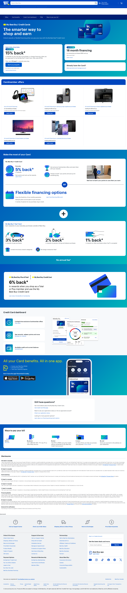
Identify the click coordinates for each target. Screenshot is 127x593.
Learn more (70, 57)
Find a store (87, 444)
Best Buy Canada (119, 579)
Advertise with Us (64, 540)
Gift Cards (6, 553)
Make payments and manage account (76, 68)
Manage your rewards (20, 336)
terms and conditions (87, 504)
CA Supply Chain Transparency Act (114, 584)
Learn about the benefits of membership (19, 296)
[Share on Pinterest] (114, 559)
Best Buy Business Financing (10, 570)
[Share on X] (120, 559)
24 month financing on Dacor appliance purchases (98, 106)
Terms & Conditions (12, 584)
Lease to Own (6, 565)
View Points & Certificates (38, 562)
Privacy (21, 584)
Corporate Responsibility (66, 565)
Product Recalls (7, 548)
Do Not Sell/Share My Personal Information (60, 584)
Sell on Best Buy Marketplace (67, 538)
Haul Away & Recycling (37, 551)
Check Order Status (8, 538)
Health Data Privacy (46, 584)
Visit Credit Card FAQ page (41, 407)
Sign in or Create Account (95, 536)
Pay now (7, 442)
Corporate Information (65, 560)
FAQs (41, 17)
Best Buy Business (64, 551)
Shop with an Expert (36, 540)
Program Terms (70, 504)
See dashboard (19, 349)
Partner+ (62, 553)
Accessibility (6, 584)
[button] (103, 3)
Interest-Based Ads (28, 584)
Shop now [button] (50, 113)
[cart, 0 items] (121, 3)
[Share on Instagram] (96, 559)
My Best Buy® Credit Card (10, 560)
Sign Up (117, 545)
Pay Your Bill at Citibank (9, 562)
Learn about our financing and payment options (46, 418)
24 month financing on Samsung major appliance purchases (60, 106)
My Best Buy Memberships (38, 560)
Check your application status (42, 413)
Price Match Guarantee (9, 546)
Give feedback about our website (26, 579)
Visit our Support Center (37, 538)
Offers (6, 17)
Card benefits (16, 17)
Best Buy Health (64, 546)
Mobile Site (108, 579)
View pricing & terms (10, 70)
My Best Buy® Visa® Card (13, 224)
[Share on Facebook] (108, 559)
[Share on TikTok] (102, 559)
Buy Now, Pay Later (8, 568)
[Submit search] (96, 3)
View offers (17, 323)
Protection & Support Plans (38, 548)
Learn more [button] (9, 113)
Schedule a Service (36, 543)
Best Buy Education (65, 548)
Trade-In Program (8, 551)
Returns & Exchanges (8, 543)
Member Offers (35, 565)
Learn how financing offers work (54, 197)
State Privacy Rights (37, 584)
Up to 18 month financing (10, 106)
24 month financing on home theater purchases (16, 138)
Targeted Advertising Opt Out (99, 584)
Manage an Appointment (37, 546)
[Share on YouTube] (90, 559)
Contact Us (34, 553)
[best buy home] (6, 3)
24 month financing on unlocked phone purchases (58, 138)
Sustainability (63, 568)
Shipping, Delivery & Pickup (10, 540)
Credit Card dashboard (29, 17)
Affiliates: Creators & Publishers (68, 543)
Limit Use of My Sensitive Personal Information (80, 584)
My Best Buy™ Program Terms (109, 464)
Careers (62, 562)
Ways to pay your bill (52, 17)
